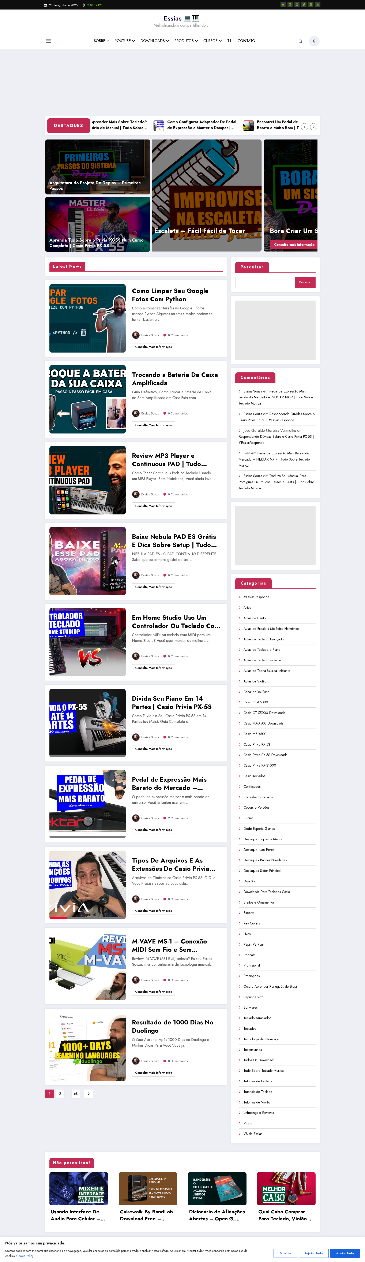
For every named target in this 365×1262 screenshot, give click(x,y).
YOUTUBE (123, 41)
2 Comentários (178, 818)
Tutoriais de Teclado (258, 1091)
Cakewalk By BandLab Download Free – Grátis (146, 1215)
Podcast (249, 955)
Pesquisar (252, 267)
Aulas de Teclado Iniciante (262, 660)
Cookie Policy (24, 1256)
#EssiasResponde (256, 597)
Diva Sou (250, 881)
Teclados (250, 1028)
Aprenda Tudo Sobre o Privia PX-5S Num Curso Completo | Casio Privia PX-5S (96, 243)
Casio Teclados (254, 776)
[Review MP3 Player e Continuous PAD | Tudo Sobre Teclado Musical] (87, 479)
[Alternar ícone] (48, 41)
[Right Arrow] (313, 126)
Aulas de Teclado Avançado (264, 639)
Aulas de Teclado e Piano (262, 649)
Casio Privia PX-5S (257, 744)
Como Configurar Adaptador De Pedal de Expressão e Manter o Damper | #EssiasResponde (172, 125)
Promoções (252, 976)
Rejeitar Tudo (314, 1253)
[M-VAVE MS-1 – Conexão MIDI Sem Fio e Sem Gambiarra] (87, 965)
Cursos (248, 818)
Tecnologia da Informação (262, 1039)
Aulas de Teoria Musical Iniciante (267, 670)
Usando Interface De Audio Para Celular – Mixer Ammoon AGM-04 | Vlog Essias (76, 1215)
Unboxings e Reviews (259, 1112)
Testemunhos (253, 1049)
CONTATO (246, 41)
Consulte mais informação (188, 244)
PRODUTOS (184, 41)
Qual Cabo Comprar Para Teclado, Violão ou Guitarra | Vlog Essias (286, 1215)
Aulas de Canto (255, 618)
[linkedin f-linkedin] (297, 4)
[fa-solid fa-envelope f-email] (317, 4)
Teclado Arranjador (257, 1018)
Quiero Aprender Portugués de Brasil (270, 986)
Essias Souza (150, 335)
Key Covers (252, 923)
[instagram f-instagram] (290, 4)
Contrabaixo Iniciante (258, 797)
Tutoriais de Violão (257, 1102)
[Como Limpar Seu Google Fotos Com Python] (87, 318)
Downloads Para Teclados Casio (267, 891)
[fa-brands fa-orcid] (310, 4)
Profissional (252, 965)
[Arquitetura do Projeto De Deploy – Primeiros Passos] (97, 166)
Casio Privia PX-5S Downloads (265, 754)
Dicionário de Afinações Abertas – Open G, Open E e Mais (217, 1215)
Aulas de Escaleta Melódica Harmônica (272, 628)
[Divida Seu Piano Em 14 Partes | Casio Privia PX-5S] (87, 722)
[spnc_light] (314, 41)
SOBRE (99, 41)
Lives (247, 933)
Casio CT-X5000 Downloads (264, 712)
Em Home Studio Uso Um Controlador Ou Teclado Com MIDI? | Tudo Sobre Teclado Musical (176, 621)
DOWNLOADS (152, 41)
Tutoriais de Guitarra (258, 1081)
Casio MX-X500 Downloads (263, 723)
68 (76, 1093)
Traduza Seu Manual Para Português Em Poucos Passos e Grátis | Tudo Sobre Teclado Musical (276, 482)
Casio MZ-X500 (255, 733)
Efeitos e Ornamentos (259, 902)
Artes (247, 607)
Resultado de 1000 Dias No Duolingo (173, 1026)
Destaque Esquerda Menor (263, 839)
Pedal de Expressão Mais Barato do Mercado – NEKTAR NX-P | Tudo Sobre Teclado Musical (173, 783)
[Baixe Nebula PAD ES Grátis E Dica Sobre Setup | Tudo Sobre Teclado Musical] (87, 560)
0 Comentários (178, 335)
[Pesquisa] (300, 41)
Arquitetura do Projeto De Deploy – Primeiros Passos (95, 185)
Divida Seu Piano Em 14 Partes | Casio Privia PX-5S (172, 702)
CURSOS (210, 41)
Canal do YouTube (257, 691)
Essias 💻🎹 (181, 18)
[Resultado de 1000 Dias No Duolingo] (87, 1046)
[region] (182, 1249)
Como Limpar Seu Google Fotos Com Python (170, 295)
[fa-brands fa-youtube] (283, 4)
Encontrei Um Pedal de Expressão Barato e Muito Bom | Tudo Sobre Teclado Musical (258, 125)
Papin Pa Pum (254, 944)
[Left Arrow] (304, 126)
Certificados (252, 786)
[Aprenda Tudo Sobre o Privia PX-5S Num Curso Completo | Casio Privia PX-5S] (97, 224)
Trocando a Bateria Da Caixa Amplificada (225, 231)
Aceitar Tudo (345, 1253)
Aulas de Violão (255, 681)
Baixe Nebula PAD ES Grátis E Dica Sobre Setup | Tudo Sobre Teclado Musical (174, 540)
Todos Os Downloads (259, 1060)
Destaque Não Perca (259, 849)
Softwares (251, 1007)
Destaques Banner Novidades (265, 860)
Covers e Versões (257, 807)
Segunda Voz (253, 997)
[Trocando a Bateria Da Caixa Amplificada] (239, 195)
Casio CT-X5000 (256, 702)
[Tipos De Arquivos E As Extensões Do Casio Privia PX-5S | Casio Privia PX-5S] (87, 884)
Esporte (249, 912)
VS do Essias (253, 1133)
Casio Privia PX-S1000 (260, 765)
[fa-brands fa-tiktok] (303, 4)
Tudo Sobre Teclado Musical (264, 1070)
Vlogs (248, 1123)
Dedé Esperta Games (259, 828)
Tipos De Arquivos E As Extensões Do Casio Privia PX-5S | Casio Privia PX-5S (171, 864)
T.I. (229, 41)
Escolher (285, 1253)
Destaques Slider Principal (262, 870)
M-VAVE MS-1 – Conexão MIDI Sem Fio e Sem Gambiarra (169, 945)
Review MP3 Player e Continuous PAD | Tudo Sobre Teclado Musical (166, 459)
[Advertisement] (182, 82)
